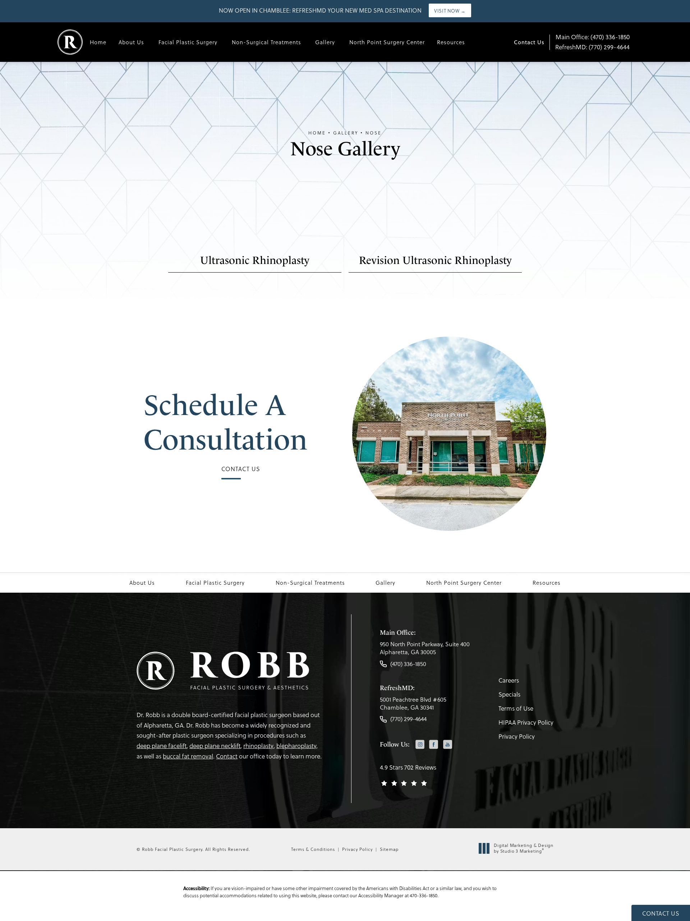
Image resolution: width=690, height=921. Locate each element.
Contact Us (529, 42)
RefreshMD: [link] (592, 46)
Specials (509, 694)
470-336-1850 (423, 895)
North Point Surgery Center (387, 42)
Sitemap (389, 849)
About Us (131, 42)
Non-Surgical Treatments (266, 42)
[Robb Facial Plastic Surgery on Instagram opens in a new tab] (419, 744)
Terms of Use (515, 708)
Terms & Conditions (313, 849)
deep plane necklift (214, 745)
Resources (451, 42)
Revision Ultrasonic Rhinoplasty (435, 260)
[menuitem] (419, 744)
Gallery (325, 42)
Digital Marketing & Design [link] (523, 848)
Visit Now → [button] (450, 10)
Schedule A (225, 422)
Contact (227, 756)
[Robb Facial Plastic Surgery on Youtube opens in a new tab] (447, 744)
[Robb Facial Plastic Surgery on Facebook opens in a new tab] (433, 744)
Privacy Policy (516, 736)
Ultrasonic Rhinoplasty (254, 260)
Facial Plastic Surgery (187, 42)
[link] (425, 650)
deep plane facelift (162, 745)
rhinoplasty (258, 745)
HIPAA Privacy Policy (525, 722)
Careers (508, 680)
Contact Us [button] (660, 913)
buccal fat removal (188, 756)
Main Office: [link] (593, 36)
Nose (373, 132)
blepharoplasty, (297, 745)
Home (98, 42)
